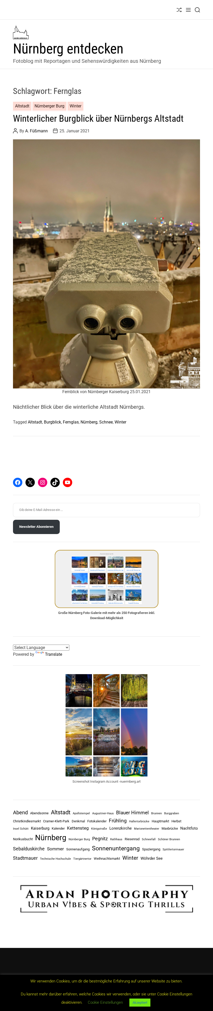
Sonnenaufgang (78, 849)
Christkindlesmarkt (27, 821)
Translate (53, 654)
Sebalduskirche (29, 848)
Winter (75, 106)
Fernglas (71, 422)
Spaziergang (151, 849)
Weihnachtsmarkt (107, 858)
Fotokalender (96, 821)
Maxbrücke (170, 828)
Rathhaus (116, 839)
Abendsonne (39, 813)
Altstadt (22, 106)
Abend (20, 812)
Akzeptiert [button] (139, 1003)
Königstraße (99, 828)
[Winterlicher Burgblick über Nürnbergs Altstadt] (106, 263)
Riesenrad (132, 839)
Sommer (55, 848)
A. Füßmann (36, 130)
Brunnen (156, 813)
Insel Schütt (21, 828)
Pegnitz (100, 838)
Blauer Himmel (132, 813)
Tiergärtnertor (82, 858)
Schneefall (149, 839)
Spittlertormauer (173, 849)
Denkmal (78, 821)
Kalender (58, 828)
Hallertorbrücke (139, 821)
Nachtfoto (189, 828)
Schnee (106, 422)
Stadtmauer (25, 858)
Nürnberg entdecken (68, 49)
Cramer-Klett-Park (56, 821)
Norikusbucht (23, 839)
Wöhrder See (152, 858)
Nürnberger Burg (49, 106)
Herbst (176, 821)
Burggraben (171, 813)
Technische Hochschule (55, 858)
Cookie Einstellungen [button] (105, 1002)
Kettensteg (78, 828)
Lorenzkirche (120, 828)
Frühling (118, 821)
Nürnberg (89, 422)
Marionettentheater (146, 828)
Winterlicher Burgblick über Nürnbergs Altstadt (98, 118)
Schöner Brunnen (169, 839)
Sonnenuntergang (116, 848)
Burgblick (52, 422)
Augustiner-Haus (103, 813)
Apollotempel (81, 813)
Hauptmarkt (160, 821)
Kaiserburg (40, 828)
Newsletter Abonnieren (36, 527)
